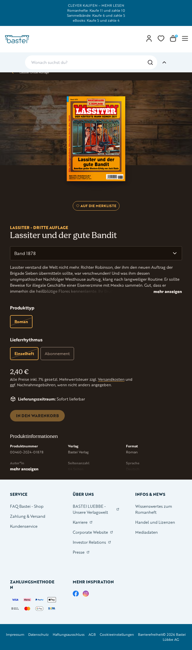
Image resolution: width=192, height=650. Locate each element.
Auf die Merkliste (98, 207)
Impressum (15, 634)
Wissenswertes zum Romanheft (153, 509)
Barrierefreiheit (150, 634)
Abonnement (57, 353)
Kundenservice (24, 526)
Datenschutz (38, 634)
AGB (92, 634)
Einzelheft (24, 353)
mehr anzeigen (168, 291)
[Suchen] (150, 62)
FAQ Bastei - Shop (27, 506)
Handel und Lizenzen (155, 522)
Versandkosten (111, 379)
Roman (21, 321)
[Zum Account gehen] (149, 38)
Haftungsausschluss (68, 634)
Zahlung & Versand (27, 516)
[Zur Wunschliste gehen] (161, 38)
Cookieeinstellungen (117, 634)
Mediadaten (146, 532)
